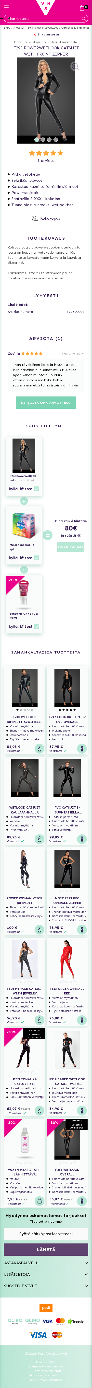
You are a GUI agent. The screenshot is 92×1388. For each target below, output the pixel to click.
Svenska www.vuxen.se (46, 1366)
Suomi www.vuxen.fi (46, 1371)
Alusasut (19, 27)
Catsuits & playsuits (75, 27)
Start (7, 27)
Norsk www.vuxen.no (46, 1375)
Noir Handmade (63, 42)
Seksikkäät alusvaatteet (43, 27)
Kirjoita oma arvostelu (46, 403)
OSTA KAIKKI (71, 546)
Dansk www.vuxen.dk (46, 1379)
